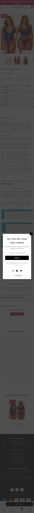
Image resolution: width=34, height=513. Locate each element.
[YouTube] (21, 271)
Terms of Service (24, 263)
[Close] (31, 233)
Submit (17, 258)
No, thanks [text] (18, 275)
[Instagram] (17, 271)
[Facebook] (13, 271)
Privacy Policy (13, 263)
